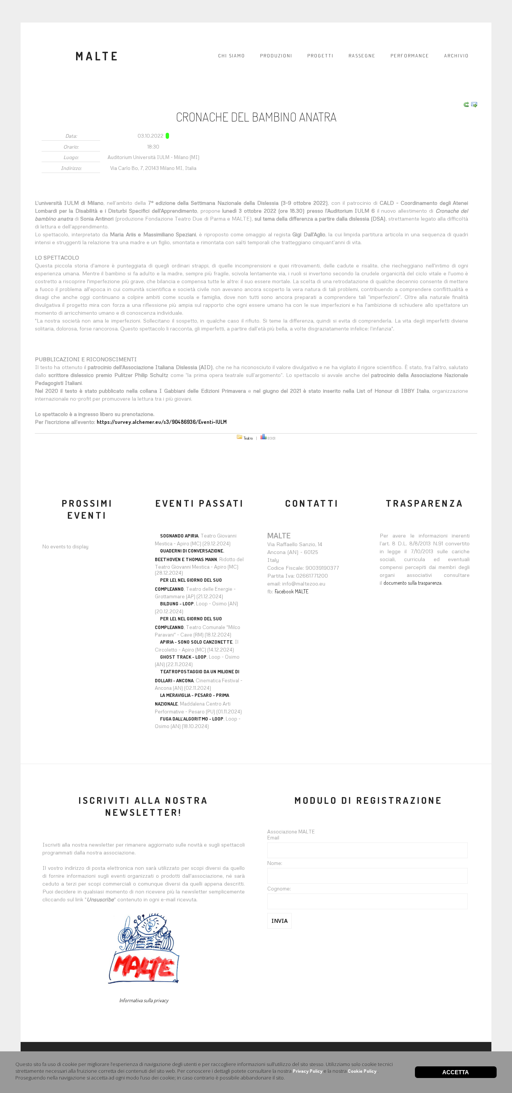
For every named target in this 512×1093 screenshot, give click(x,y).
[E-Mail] (473, 105)
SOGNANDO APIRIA (179, 536)
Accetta (455, 1072)
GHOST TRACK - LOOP (183, 657)
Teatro (248, 437)
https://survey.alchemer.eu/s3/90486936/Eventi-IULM (162, 422)
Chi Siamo (231, 56)
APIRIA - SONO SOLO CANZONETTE (196, 642)
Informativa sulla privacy (143, 1000)
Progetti (320, 56)
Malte (97, 56)
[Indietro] (465, 105)
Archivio (456, 56)
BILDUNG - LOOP (177, 604)
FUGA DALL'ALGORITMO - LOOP (191, 719)
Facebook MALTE (291, 591)
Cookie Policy (362, 1071)
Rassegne (362, 56)
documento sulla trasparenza (412, 583)
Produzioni (276, 56)
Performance (410, 56)
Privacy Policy (307, 1071)
